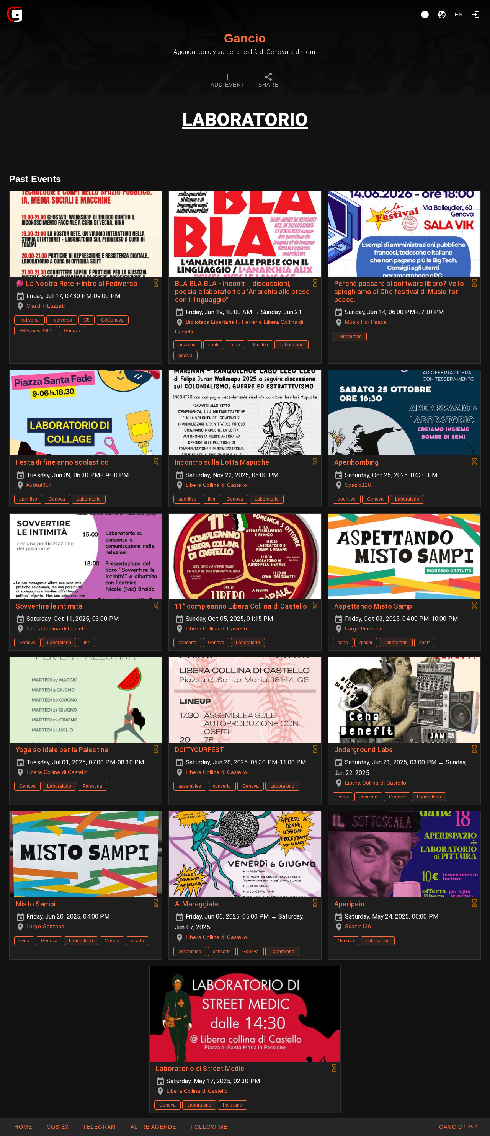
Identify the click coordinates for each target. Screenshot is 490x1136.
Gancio (245, 38)
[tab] (227, 81)
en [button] (459, 14)
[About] (424, 14)
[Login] (475, 14)
